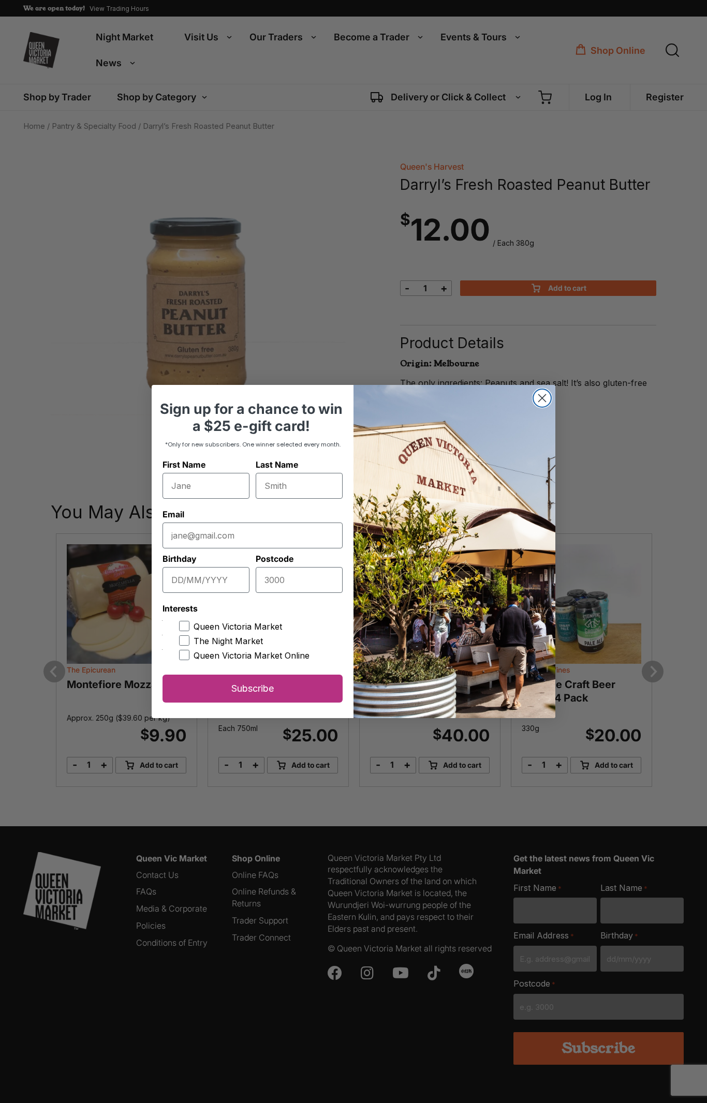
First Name (184, 464)
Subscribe (252, 688)
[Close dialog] (542, 398)
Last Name (277, 464)
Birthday (179, 559)
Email (173, 514)
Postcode (274, 559)
